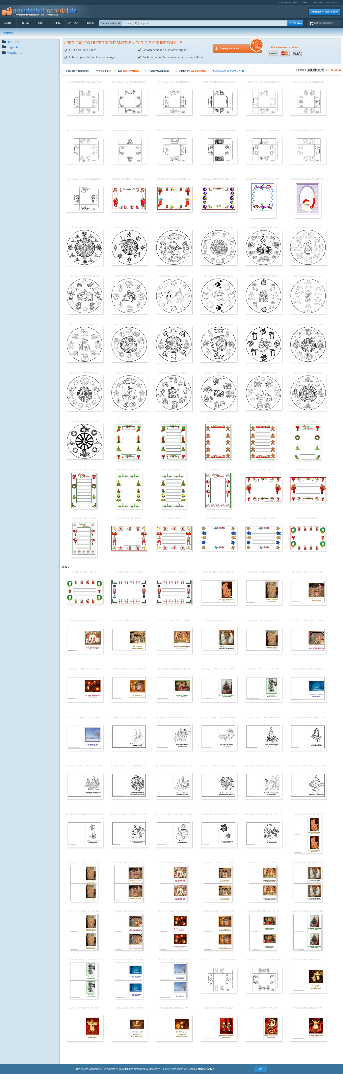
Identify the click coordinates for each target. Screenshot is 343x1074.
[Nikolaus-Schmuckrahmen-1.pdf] (129, 211)
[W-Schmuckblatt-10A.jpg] (129, 603)
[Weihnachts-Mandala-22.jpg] (218, 313)
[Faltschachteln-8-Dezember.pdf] (84, 114)
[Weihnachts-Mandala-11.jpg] (263, 264)
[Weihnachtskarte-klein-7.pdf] (307, 901)
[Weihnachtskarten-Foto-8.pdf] (263, 652)
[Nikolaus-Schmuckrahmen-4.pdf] (263, 217)
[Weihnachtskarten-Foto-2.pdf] (263, 604)
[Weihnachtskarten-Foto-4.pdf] (84, 652)
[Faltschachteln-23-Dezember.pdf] (84, 163)
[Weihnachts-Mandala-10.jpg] (263, 361)
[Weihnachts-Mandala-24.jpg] (308, 313)
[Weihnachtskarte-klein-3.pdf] (128, 901)
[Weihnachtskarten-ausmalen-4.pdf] (263, 749)
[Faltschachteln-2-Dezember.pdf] (173, 163)
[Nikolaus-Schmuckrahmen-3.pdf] (218, 211)
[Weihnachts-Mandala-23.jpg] (263, 313)
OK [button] (260, 1069)
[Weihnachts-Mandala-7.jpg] (129, 361)
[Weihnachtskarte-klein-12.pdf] (263, 949)
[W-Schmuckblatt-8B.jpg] (263, 550)
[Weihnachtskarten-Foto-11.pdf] (129, 701)
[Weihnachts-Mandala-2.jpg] (129, 264)
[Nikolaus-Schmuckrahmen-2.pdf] (173, 211)
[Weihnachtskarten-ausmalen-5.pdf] (308, 749)
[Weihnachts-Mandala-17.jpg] (218, 410)
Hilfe (305, 2)
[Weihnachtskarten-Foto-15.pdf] (308, 701)
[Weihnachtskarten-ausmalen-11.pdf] (308, 798)
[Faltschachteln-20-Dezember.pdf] (218, 163)
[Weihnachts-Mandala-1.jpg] (84, 264)
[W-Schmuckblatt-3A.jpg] (307, 459)
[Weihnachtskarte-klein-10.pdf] (173, 949)
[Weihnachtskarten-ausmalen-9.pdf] (218, 798)
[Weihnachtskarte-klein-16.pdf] (173, 998)
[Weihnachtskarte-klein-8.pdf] (83, 949)
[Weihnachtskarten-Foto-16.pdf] (84, 749)
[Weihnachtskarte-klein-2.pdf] (84, 901)
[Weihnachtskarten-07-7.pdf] (308, 1040)
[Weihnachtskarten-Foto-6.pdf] (173, 652)
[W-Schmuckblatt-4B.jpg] (173, 508)
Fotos (90, 23)
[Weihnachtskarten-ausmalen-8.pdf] (173, 798)
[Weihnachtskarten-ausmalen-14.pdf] (173, 846)
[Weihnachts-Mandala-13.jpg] (308, 361)
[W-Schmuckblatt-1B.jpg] (173, 459)
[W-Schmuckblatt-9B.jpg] (84, 603)
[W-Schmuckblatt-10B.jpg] (173, 603)
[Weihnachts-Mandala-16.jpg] (173, 410)
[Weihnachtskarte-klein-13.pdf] (307, 949)
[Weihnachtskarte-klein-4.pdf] (173, 901)
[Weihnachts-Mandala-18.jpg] (263, 409)
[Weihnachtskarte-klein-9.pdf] (128, 949)
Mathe (8, 23)
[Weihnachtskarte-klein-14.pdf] (84, 998)
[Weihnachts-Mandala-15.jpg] (129, 410)
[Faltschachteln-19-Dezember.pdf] (263, 992)
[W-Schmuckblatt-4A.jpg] (129, 508)
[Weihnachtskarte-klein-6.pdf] (262, 901)
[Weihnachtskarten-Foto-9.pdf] (308, 652)
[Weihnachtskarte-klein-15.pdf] (129, 998)
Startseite (8, 33)
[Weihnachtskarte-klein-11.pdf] (217, 949)
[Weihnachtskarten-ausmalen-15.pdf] (218, 846)
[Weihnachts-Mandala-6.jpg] (308, 410)
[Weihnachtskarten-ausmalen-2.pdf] (173, 749)
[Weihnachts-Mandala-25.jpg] (84, 361)
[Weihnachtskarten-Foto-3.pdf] (308, 604)
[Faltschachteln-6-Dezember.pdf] (173, 114)
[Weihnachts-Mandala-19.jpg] (84, 313)
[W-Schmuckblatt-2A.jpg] (218, 459)
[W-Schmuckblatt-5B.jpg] (84, 556)
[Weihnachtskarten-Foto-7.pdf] (218, 652)
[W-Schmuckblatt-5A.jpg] (218, 508)
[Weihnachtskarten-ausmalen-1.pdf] (129, 749)
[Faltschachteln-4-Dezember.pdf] (129, 114)
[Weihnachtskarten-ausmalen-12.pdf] (84, 846)
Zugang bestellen (240, 47)
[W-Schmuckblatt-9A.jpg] (308, 550)
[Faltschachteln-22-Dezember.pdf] (263, 114)
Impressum (333, 2)
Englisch (57, 23)
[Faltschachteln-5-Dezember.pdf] (218, 114)
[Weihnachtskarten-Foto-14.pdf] (263, 701)
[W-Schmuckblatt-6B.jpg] (308, 501)
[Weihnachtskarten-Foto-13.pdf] (218, 701)
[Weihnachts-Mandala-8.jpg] (173, 361)
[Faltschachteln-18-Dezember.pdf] (308, 163)
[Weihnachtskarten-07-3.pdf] (129, 1040)
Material (73, 23)
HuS (40, 23)
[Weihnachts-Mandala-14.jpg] (308, 264)
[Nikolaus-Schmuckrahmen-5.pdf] (307, 217)
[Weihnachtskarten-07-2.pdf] (84, 1040)
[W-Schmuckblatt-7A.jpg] (129, 550)
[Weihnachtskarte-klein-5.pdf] (217, 901)
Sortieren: (301, 70)
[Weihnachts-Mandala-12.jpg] (84, 410)
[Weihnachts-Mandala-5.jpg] (218, 264)
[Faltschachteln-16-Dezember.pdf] (218, 992)
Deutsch (25, 23)
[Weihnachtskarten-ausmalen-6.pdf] (84, 798)
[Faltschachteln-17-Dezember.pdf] (84, 211)
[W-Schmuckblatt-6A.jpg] (263, 501)
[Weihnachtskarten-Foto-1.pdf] (218, 604)
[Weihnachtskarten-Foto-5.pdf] (129, 652)
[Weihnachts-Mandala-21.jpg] (173, 313)
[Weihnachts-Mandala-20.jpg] (129, 313)
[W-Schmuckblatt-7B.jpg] (173, 550)
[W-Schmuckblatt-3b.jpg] (84, 508)
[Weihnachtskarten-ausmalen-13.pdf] (129, 846)
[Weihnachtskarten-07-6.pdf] (263, 1040)
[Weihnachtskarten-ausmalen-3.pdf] (218, 749)
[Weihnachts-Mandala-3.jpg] (84, 458)
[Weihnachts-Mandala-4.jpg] (173, 264)
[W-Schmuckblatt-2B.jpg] (263, 459)
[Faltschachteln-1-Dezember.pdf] (308, 114)
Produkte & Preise (288, 2)
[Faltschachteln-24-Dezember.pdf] (129, 163)
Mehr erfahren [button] (206, 1069)
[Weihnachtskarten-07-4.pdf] (173, 1040)
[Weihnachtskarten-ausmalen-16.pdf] (263, 846)
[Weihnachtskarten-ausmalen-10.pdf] (263, 798)
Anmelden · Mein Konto (324, 11)
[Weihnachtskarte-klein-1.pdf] (307, 852)
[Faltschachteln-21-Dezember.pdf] (263, 163)
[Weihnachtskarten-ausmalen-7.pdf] (129, 798)
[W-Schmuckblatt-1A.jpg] (129, 459)
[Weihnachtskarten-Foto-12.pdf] (173, 701)
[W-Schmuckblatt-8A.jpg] (218, 550)
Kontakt (318, 2)
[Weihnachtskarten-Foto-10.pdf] (84, 701)
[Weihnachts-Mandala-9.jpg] (218, 361)
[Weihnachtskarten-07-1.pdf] (308, 992)
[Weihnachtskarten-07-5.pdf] (218, 1040)
